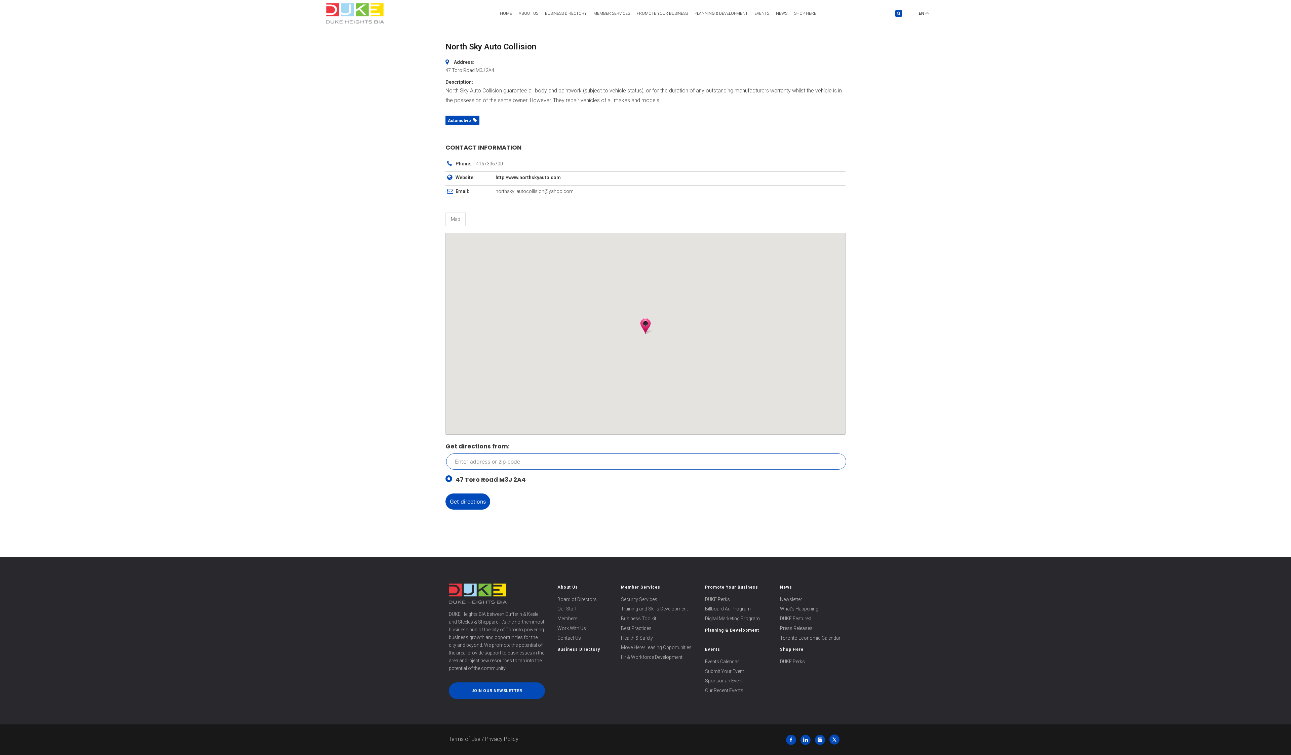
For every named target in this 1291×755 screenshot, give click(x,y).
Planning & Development (721, 13)
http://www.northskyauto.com (528, 177)
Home (506, 13)
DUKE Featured (795, 618)
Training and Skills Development (654, 608)
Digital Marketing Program (732, 618)
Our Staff (567, 608)
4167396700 (489, 163)
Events (761, 13)
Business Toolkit (638, 618)
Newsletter (791, 599)
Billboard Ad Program (728, 608)
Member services (611, 13)
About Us (528, 13)
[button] (898, 13)
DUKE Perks (717, 599)
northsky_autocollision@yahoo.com (535, 191)
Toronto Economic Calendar (810, 638)
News (781, 13)
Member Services (640, 587)
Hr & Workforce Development (651, 657)
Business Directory (566, 13)
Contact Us (569, 638)
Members (567, 618)
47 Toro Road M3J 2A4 (491, 479)
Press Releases (796, 628)
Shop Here (805, 13)
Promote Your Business (731, 587)
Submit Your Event (724, 671)
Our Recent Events (724, 690)
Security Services (639, 599)
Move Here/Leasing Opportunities (656, 647)
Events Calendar (722, 661)
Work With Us (571, 628)
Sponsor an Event (724, 680)
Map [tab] (455, 219)
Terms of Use (464, 739)
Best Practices (636, 628)
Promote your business (662, 13)
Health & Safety (637, 638)
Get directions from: (477, 446)
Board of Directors (577, 599)
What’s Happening (799, 608)
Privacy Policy (501, 739)
